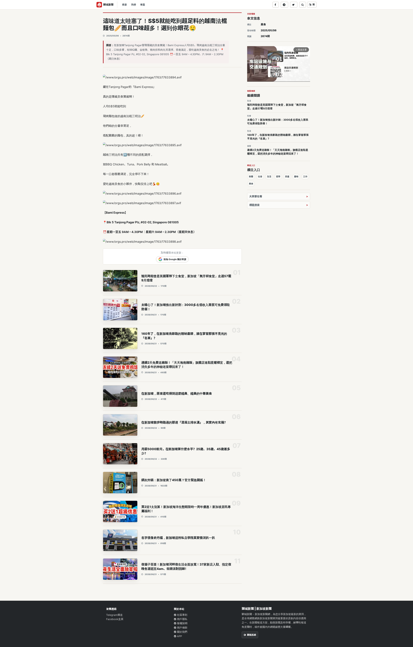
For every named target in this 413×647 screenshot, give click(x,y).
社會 (260, 176)
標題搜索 (254, 205)
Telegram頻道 (114, 615)
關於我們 (181, 631)
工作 (305, 176)
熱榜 (133, 4)
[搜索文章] (302, 5)
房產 (287, 176)
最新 (124, 4)
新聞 (251, 176)
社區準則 (181, 615)
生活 (269, 176)
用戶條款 (181, 627)
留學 (278, 176)
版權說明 (181, 623)
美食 (263, 24)
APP (179, 636)
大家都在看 (255, 196)
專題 (142, 4)
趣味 (296, 176)
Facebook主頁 (114, 619)
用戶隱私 (181, 619)
